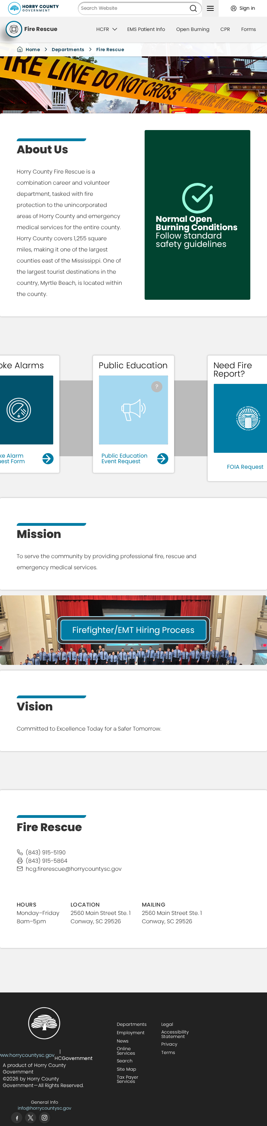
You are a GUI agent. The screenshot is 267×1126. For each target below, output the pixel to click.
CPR (225, 29)
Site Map (126, 1069)
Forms (248, 29)
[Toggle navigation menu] (210, 8)
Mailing (153, 905)
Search (124, 1061)
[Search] (193, 8)
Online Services (126, 1051)
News (123, 1041)
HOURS (27, 905)
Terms (168, 1052)
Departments (68, 49)
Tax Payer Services (127, 1079)
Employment (131, 1033)
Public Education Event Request (124, 458)
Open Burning (192, 29)
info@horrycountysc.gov (44, 1108)
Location (85, 905)
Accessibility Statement (175, 1034)
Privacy (169, 1044)
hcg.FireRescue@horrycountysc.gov (74, 869)
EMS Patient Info (146, 29)
